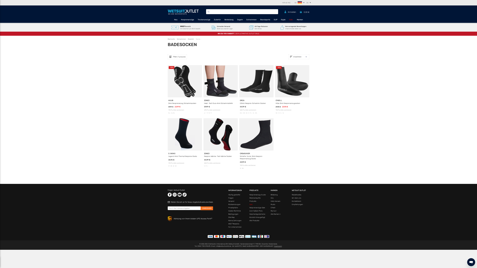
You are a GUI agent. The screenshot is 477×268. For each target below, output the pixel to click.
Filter (177, 57)
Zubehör (217, 20)
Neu (176, 20)
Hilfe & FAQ (286, 3)
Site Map (231, 217)
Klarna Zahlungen (235, 220)
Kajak (283, 20)
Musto (273, 204)
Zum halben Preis (255, 211)
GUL (272, 198)
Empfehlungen (297, 204)
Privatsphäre (233, 208)
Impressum (278, 246)
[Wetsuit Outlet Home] (183, 12)
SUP (275, 20)
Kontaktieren (296, 201)
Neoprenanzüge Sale (257, 208)
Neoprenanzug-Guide (257, 195)
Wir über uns (296, 198)
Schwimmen (251, 20)
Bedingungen (233, 214)
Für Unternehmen (235, 227)
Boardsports (265, 20)
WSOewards (233, 224)
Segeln (240, 20)
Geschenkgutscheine (257, 214)
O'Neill (273, 208)
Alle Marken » (275, 214)
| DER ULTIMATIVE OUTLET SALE (238, 33)
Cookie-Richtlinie (234, 211)
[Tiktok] (185, 195)
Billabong (274, 195)
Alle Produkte (254, 220)
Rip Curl (274, 211)
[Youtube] (180, 195)
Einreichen (206, 208)
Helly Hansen (275, 201)
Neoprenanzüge (187, 20)
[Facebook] (170, 195)
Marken (300, 20)
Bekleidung (229, 20)
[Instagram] (175, 195)
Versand (231, 201)
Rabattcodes (296, 195)
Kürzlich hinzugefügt (257, 217)
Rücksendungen (234, 204)
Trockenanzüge (204, 20)
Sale (291, 20)
